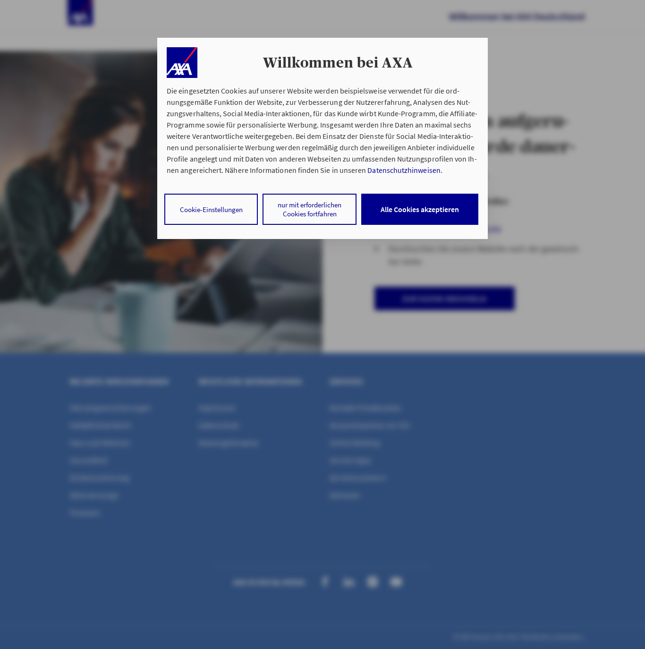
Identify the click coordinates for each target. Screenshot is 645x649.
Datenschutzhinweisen (403, 170)
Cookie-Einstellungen (211, 209)
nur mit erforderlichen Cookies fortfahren (309, 209)
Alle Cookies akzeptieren (420, 209)
